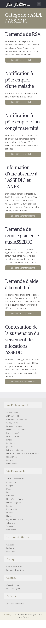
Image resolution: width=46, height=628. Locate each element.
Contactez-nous (13, 585)
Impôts (9, 506)
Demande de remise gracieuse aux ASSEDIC (22, 235)
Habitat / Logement (14, 502)
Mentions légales (13, 588)
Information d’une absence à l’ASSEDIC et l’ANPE (21, 177)
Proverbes (10, 551)
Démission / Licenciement (17, 429)
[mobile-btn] (39, 4)
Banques (10, 485)
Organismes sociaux (14, 519)
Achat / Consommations (16, 478)
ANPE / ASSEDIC (12, 416)
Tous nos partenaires (15, 603)
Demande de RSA (23, 34)
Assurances (11, 482)
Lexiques (10, 548)
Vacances (10, 526)
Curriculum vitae (13, 423)
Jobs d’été (10, 446)
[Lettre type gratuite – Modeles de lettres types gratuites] (17, 4)
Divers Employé (12, 433)
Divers (8, 492)
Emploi (9, 440)
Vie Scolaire (11, 529)
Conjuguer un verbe (14, 566)
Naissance (10, 516)
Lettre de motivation (14, 450)
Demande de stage (14, 426)
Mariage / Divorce (13, 509)
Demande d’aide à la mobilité (21, 284)
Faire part (10, 495)
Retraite (9, 460)
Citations (10, 545)
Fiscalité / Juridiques (14, 499)
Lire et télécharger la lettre (23, 60)
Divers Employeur (13, 436)
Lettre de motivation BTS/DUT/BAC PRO (22, 453)
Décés (9, 489)
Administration (12, 412)
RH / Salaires (11, 463)
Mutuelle (9, 512)
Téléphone (10, 523)
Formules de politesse (15, 570)
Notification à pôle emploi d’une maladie (19, 79)
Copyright (8, 614)
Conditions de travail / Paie (17, 419)
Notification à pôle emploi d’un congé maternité (22, 121)
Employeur (10, 443)
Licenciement (11, 457)
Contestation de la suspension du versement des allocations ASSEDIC (22, 339)
